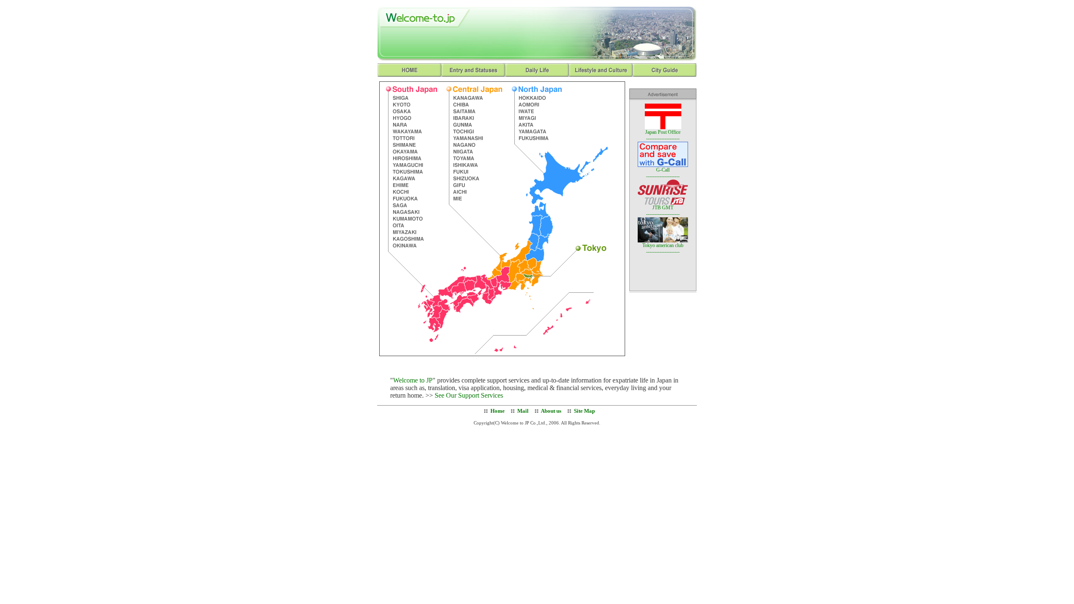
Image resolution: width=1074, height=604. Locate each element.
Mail (523, 411)
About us (550, 411)
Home (497, 411)
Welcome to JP (413, 380)
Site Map (584, 411)
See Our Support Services (469, 395)
